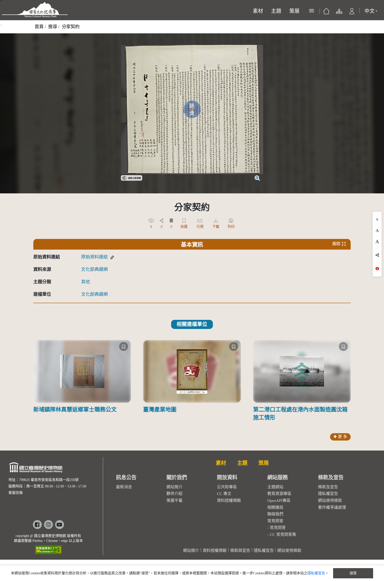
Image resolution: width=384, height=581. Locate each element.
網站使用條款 (330, 500)
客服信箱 (15, 493)
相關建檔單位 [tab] (192, 324)
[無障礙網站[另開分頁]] (48, 548)
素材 (258, 11)
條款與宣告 (240, 550)
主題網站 (275, 487)
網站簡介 (174, 487)
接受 (353, 573)
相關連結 (275, 507)
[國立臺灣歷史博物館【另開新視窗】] (35, 469)
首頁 (39, 26)
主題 (276, 11)
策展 (294, 11)
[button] (352, 12)
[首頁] (326, 12)
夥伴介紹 (174, 493)
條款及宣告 (328, 487)
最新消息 (124, 487)
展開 (336, 244)
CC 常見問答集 (283, 534)
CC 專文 (224, 493)
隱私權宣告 (328, 493)
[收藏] (123, 346)
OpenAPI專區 (278, 500)
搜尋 (52, 26)
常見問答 (278, 527)
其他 (85, 281)
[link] (131, 177)
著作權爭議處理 (332, 507)
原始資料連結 (94, 256)
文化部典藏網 (94, 269)
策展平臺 (174, 500)
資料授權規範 (229, 500)
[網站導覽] (338, 12)
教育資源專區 (279, 493)
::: (1, 24)
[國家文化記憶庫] (35, 10)
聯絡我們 (275, 514)
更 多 (342, 437)
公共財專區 (227, 487)
